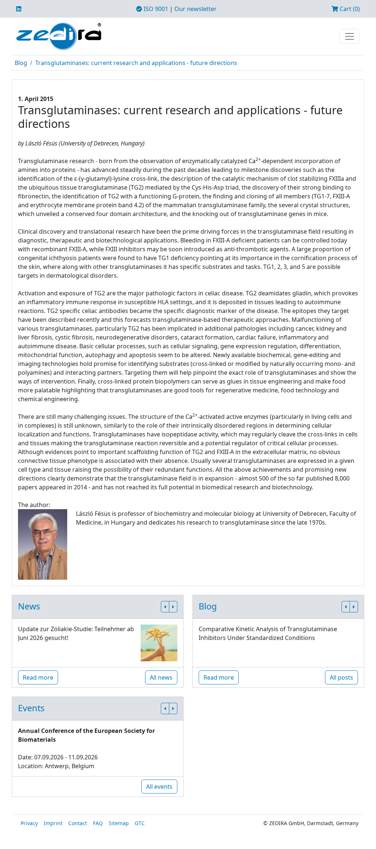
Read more (38, 677)
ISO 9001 (155, 9)
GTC (140, 823)
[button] (165, 606)
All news (161, 677)
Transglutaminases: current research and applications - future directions (136, 63)
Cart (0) (349, 9)
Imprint (53, 823)
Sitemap (119, 823)
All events (159, 787)
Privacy (29, 823)
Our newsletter (195, 9)
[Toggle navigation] (349, 36)
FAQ (98, 823)
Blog (21, 63)
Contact (77, 823)
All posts (341, 677)
